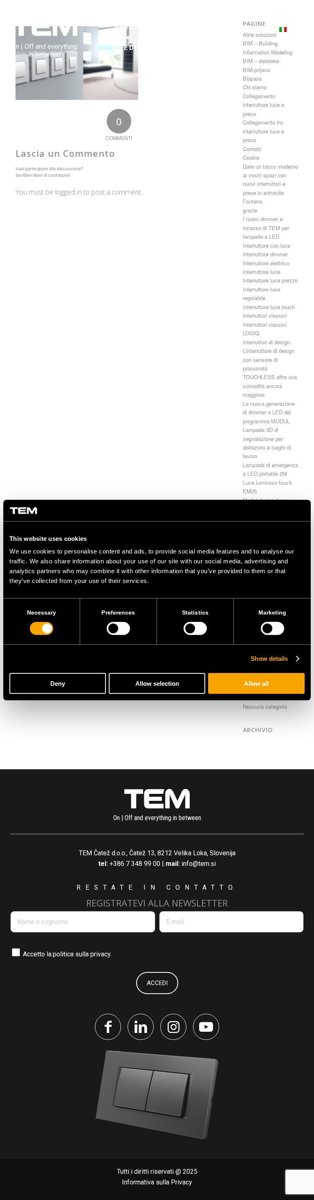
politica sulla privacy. (82, 954)
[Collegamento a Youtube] (206, 1027)
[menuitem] (131, 26)
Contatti (252, 149)
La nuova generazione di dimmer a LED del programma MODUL (269, 412)
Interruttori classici (265, 315)
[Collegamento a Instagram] (173, 1027)
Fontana (252, 201)
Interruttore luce (261, 272)
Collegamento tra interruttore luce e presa (263, 131)
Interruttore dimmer (265, 254)
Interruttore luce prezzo (270, 280)
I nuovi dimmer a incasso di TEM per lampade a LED (266, 227)
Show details (269, 658)
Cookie (251, 157)
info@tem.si (199, 864)
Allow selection (157, 683)
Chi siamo (255, 87)
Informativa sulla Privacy (157, 1182)
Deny (57, 683)
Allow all (256, 683)
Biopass (252, 78)
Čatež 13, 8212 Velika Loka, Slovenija (182, 853)
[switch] (118, 628)
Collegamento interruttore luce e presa (263, 105)
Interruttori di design (266, 342)
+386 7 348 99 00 (135, 864)
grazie (250, 210)
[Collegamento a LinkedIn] (141, 1027)
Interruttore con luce (266, 245)
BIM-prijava (256, 70)
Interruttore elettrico (266, 263)
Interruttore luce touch (269, 307)
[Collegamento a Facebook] (108, 1027)
